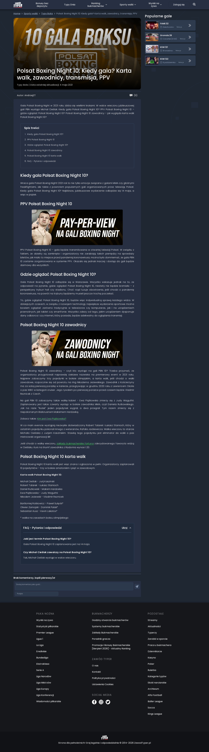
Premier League (45, 632)
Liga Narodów (43, 676)
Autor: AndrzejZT (26, 95)
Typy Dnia (69, 4)
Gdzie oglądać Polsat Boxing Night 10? (47, 145)
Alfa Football (155, 695)
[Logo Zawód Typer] (18, 5)
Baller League (155, 701)
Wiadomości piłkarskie (48, 701)
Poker (151, 664)
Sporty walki (126, 4)
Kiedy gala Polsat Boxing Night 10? (45, 134)
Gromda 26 (151, 33)
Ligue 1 (39, 639)
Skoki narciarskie (157, 682)
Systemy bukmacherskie (106, 626)
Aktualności (154, 626)
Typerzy (152, 632)
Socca (151, 707)
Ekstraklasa (42, 664)
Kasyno (152, 657)
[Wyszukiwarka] (194, 4)
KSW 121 (149, 45)
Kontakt (96, 671)
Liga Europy (42, 689)
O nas (95, 665)
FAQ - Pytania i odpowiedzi (41, 161)
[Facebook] (94, 702)
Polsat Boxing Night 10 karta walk (44, 155)
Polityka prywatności (103, 678)
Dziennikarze (155, 651)
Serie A (40, 670)
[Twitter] (108, 702)
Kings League (155, 714)
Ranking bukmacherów (95, 5)
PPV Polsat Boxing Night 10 (41, 139)
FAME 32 (149, 22)
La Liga (40, 645)
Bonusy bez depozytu (42, 5)
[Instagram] (101, 702)
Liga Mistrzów (43, 682)
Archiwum (153, 689)
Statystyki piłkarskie (47, 626)
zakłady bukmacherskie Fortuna (75, 443)
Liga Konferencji (45, 695)
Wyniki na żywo (154, 5)
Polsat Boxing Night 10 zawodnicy (44, 150)
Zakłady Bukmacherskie (105, 632)
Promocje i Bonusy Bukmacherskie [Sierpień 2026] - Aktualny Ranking (111, 647)
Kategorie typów (157, 676)
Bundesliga (42, 657)
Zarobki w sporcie (157, 639)
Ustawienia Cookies (102, 684)
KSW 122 (149, 57)
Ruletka (152, 670)
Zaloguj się (179, 4)
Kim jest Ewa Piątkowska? (51, 418)
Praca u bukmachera (159, 645)
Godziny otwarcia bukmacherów (110, 620)
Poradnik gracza (101, 639)
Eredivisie (41, 651)
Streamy (152, 620)
